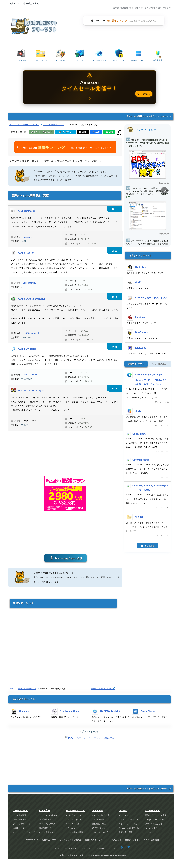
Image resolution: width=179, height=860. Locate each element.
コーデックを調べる (48, 815)
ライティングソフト (48, 824)
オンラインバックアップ (23, 832)
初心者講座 (157, 60)
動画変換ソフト (46, 828)
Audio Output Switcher (31, 298)
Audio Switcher (27, 348)
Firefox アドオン (152, 828)
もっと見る (149, 546)
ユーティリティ (41, 60)
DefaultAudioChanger (31, 390)
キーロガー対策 (72, 824)
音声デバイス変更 (101, 689)
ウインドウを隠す (73, 819)
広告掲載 (101, 848)
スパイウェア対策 (73, 815)
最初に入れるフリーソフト (96, 840)
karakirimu (27, 237)
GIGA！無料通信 (151, 840)
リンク (58, 848)
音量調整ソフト (46, 819)
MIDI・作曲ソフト (47, 832)
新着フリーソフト (136, 364)
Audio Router (26, 252)
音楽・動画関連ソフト (27, 689)
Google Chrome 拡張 (154, 819)
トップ (12, 688)
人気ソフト (117, 840)
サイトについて (86, 848)
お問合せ (112, 848)
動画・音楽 (21, 60)
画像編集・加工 (99, 824)
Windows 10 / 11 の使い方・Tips (41, 840)
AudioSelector (26, 210)
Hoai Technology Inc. (32, 333)
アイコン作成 (98, 819)
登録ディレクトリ (133, 840)
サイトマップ (70, 848)
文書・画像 (60, 60)
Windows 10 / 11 (138, 60)
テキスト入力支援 (100, 832)
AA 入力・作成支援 (100, 815)
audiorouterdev (29, 283)
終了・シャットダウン (128, 824)
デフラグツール (125, 815)
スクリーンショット (101, 828)
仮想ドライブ (19, 828)
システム (80, 60)
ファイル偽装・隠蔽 (74, 832)
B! (114, 209)
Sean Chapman (30, 374)
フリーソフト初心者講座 (70, 840)
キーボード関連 (20, 819)
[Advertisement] (124, 32)
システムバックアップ (128, 819)
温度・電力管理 (125, 832)
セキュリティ (119, 60)
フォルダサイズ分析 (21, 824)
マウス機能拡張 (20, 815)
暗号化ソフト (71, 828)
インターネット (99, 60)
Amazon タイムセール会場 (68, 558)
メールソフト (151, 832)
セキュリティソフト (75, 810)
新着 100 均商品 (159, 364)
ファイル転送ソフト (154, 824)
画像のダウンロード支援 (156, 815)
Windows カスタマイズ (129, 828)
